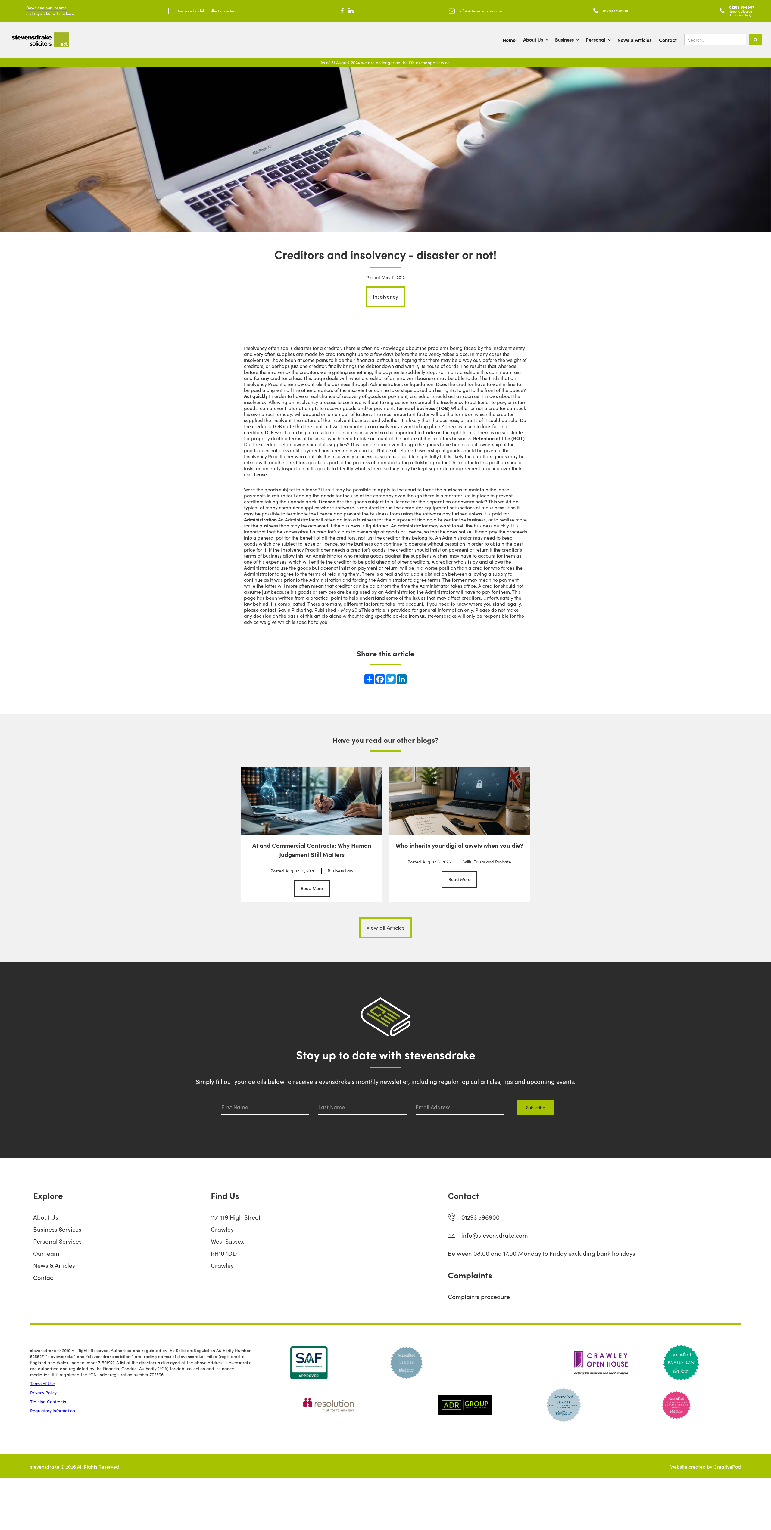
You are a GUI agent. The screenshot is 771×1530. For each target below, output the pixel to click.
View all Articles (385, 927)
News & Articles (634, 40)
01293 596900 (480, 1217)
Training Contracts (48, 1401)
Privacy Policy (43, 1392)
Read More (312, 888)
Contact (668, 40)
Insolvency (385, 296)
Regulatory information (52, 1410)
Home (509, 40)
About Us (533, 39)
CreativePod (727, 1466)
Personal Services (57, 1241)
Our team (46, 1253)
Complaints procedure (479, 1296)
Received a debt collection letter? (207, 11)
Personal (595, 39)
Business (564, 39)
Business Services (57, 1229)
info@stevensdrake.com (494, 1235)
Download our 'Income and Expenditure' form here (50, 11)
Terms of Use (42, 1383)
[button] (539, 39)
